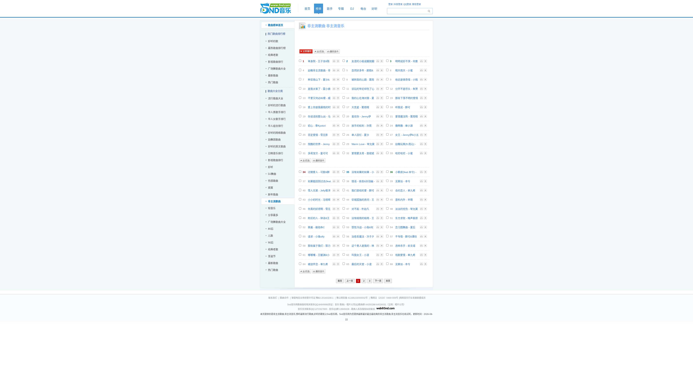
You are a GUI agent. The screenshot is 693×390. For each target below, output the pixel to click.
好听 (374, 8)
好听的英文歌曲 (277, 146)
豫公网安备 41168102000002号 (352, 298)
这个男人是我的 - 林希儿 (363, 245)
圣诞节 (272, 256)
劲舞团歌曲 (274, 139)
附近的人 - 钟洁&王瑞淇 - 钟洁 (319, 218)
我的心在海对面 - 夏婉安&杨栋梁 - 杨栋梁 (363, 98)
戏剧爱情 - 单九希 (405, 255)
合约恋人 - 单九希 (405, 190)
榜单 (318, 8)
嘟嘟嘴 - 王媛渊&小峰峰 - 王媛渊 (319, 255)
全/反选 (319, 51)
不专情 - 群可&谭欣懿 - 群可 (406, 236)
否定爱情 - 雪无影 (318, 134)
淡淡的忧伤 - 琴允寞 (406, 208)
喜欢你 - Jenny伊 (361, 116)
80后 (270, 228)
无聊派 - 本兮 (402, 181)
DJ (352, 8)
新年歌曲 (273, 194)
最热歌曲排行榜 (277, 48)
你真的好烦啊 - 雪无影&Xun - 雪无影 (319, 209)
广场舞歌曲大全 (277, 68)
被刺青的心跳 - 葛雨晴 (363, 79)
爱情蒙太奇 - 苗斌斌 (363, 153)
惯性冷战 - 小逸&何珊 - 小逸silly (362, 227)
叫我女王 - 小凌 (360, 255)
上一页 (349, 281)
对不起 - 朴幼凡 (360, 208)
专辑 (341, 8)
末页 (388, 281)
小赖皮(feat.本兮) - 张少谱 (405, 172)
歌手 (330, 8)
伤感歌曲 (273, 180)
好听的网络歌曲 (277, 132)
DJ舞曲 (272, 173)
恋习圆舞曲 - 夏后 (405, 227)
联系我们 (272, 298)
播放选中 (333, 51)
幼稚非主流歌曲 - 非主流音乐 (319, 70)
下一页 (378, 281)
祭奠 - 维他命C (316, 227)
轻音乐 (272, 208)
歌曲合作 (284, 298)
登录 (390, 4)
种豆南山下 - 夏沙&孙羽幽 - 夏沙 (319, 79)
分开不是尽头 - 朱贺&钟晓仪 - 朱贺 (406, 88)
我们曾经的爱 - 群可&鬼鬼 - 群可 (363, 190)
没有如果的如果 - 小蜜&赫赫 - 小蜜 (363, 172)
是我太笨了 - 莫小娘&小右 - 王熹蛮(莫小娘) (319, 88)
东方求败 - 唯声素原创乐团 (406, 218)
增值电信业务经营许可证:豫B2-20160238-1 (312, 298)
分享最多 (273, 215)
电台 (363, 8)
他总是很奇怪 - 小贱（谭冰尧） (406, 79)
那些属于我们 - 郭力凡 (319, 245)
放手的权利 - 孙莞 (362, 125)
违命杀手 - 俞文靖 (405, 245)
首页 (278, 8)
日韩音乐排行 (275, 153)
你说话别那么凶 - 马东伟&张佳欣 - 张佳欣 (319, 116)
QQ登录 (407, 4)
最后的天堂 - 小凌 (362, 264)
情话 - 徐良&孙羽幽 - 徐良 (363, 181)
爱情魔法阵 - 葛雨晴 (406, 116)
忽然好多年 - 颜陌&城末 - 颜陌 (362, 70)
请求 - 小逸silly (316, 236)
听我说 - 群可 (402, 107)
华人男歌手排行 (277, 112)
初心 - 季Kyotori (317, 125)
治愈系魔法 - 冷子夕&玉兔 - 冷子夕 (363, 236)
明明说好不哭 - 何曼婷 (406, 61)
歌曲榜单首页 (275, 25)
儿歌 (270, 235)
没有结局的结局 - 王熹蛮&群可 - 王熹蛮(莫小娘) (363, 218)
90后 (270, 242)
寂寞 (270, 187)
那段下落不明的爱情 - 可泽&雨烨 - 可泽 (406, 98)
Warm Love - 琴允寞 (363, 144)
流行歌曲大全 (275, 98)
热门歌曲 (273, 82)
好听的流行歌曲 (277, 105)
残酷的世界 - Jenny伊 (319, 144)
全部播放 (306, 51)
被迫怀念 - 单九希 (318, 264)
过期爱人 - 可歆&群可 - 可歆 (319, 172)
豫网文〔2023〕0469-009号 (384, 298)
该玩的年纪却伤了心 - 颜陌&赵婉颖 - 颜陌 (363, 88)
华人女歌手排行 (277, 119)
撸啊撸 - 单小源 (404, 125)
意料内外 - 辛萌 (404, 199)
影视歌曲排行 (275, 61)
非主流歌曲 (274, 201)
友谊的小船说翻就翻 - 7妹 (363, 61)
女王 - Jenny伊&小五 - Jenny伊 (407, 134)
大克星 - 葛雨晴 (360, 107)
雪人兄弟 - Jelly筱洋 (319, 190)
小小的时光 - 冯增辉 (319, 199)
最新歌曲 (273, 75)
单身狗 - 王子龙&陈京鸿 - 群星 (319, 61)
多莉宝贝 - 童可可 (318, 153)
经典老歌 (273, 54)
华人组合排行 (275, 125)
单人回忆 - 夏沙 (360, 134)
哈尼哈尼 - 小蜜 (404, 153)
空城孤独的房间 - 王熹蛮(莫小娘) (363, 199)
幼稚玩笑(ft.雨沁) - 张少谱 (405, 144)
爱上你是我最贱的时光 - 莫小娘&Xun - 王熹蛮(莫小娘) (319, 107)
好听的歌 (273, 41)
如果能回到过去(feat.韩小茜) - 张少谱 (320, 181)
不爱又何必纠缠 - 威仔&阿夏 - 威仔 (319, 98)
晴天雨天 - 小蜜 (404, 70)
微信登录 (416, 4)
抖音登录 (398, 4)
